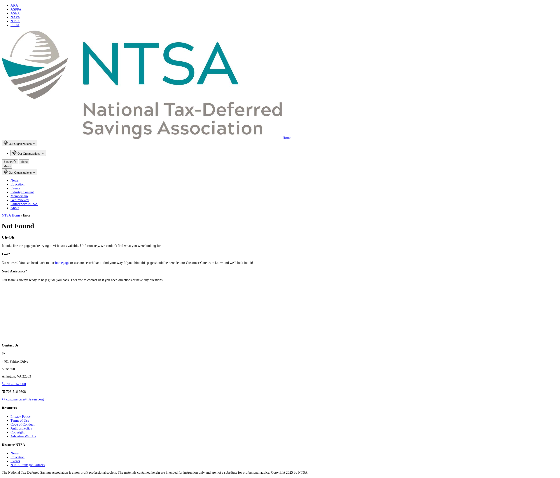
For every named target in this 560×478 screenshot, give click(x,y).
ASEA (15, 13)
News (14, 180)
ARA (14, 5)
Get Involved (19, 200)
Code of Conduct (22, 424)
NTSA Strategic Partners (27, 465)
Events (15, 188)
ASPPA (15, 9)
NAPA (15, 17)
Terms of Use (19, 420)
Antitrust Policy (21, 428)
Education (17, 184)
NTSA (15, 21)
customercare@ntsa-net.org (24, 399)
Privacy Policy (20, 416)
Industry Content (22, 192)
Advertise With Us (23, 436)
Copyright (17, 432)
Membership (19, 196)
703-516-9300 (15, 384)
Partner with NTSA (24, 204)
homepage (62, 263)
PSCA (14, 25)
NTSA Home (11, 215)
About (14, 208)
